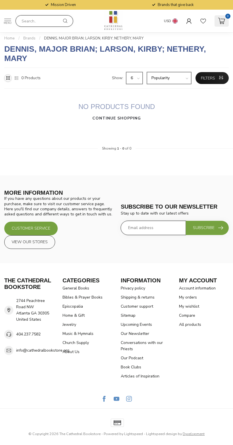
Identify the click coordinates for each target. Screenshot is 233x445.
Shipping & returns (138, 297)
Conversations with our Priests (142, 346)
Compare (187, 315)
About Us (71, 351)
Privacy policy (133, 288)
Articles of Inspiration (140, 376)
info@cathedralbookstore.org (42, 350)
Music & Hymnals (78, 333)
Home (9, 38)
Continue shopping (116, 118)
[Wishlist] (203, 21)
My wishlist (189, 306)
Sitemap (128, 315)
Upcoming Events (136, 324)
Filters (208, 78)
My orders (188, 297)
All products (190, 324)
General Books (76, 288)
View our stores (30, 242)
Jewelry (69, 324)
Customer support (137, 306)
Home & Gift (74, 315)
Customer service (31, 228)
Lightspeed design (161, 433)
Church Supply (76, 342)
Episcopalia (73, 306)
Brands (29, 38)
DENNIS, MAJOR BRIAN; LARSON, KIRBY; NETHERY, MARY (93, 38)
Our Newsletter (135, 333)
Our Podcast (132, 358)
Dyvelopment (194, 433)
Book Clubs (131, 367)
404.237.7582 (28, 334)
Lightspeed (133, 433)
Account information (197, 288)
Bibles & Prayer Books (83, 297)
